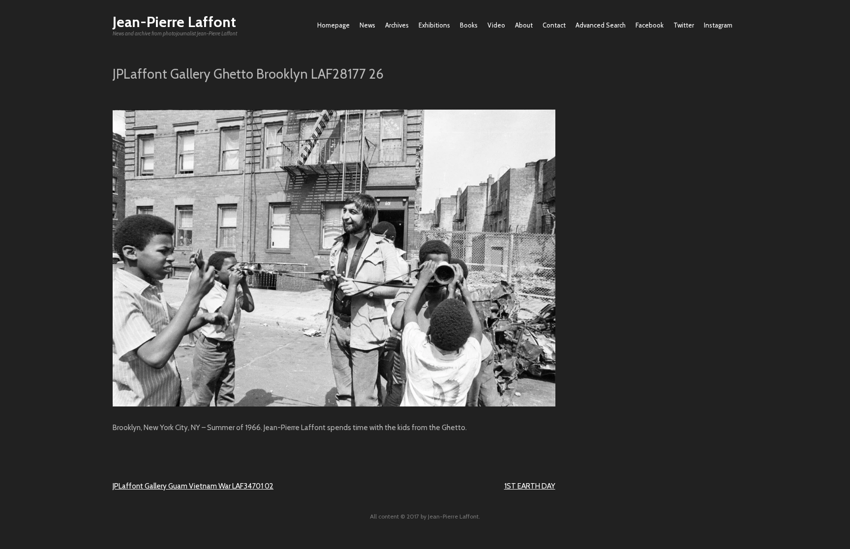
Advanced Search (601, 25)
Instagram (718, 25)
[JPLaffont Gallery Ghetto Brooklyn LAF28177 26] (334, 404)
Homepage (333, 25)
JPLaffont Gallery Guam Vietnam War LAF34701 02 (193, 486)
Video (496, 25)
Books (469, 25)
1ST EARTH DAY (529, 486)
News (367, 25)
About (524, 25)
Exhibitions (434, 25)
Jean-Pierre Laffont (174, 22)
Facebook (650, 25)
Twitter (683, 25)
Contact (554, 25)
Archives (397, 25)
